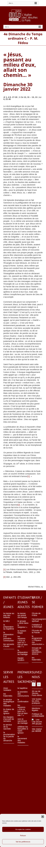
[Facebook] (34, 684)
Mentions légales (36, 709)
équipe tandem (21, 659)
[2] (19, 505)
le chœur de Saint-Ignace (8, 711)
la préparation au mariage (23, 652)
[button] (43, 817)
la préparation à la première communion (8, 636)
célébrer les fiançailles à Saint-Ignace (23, 730)
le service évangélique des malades (8, 703)
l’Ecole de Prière (36, 614)
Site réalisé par (37, 730)
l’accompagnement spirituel (37, 620)
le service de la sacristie (7, 727)
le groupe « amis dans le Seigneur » (23, 624)
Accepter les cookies (23, 829)
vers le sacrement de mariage (23, 721)
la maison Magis (22, 632)
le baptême (22, 688)
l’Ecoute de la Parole (37, 631)
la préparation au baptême (8, 627)
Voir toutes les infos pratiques (36, 701)
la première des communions (23, 694)
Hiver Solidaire (7, 689)
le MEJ (6, 621)
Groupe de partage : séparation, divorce (37, 651)
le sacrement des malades (22, 739)
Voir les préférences (23, 842)
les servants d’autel (8, 645)
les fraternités (36, 659)
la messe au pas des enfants (8, 615)
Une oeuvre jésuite (39, 722)
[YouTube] (39, 684)
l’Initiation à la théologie (37, 626)
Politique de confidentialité (37, 715)
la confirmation (23, 701)
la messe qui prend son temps (22, 615)
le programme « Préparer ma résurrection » (37, 640)
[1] (28, 476)
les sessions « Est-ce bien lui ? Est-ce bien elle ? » (23, 642)
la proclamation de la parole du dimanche (8, 736)
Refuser (23, 835)
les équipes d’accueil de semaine (8, 719)
